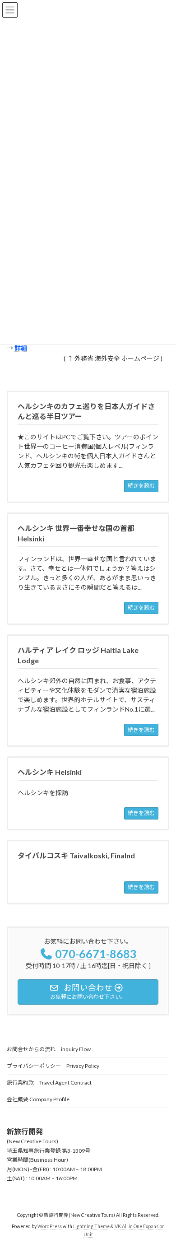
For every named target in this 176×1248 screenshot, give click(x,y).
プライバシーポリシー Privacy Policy (53, 1065)
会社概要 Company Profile (38, 1099)
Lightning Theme (91, 1226)
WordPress (49, 1226)
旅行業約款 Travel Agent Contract (49, 1082)
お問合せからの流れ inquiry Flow (49, 1049)
